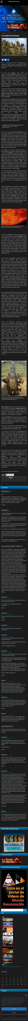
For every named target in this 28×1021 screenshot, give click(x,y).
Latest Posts (10, 475)
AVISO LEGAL (24, 1019)
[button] (26, 995)
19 (10, 982)
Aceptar (14, 1008)
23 (25, 982)
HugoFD (10, 33)
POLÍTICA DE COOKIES (5, 1019)
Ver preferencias (14, 1016)
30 (25, 984)
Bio (4, 475)
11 (6, 980)
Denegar (14, 1012)
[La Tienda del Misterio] (17, 26)
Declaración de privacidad (16, 1019)
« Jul (2, 988)
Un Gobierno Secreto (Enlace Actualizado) (12, 966)
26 (10, 984)
